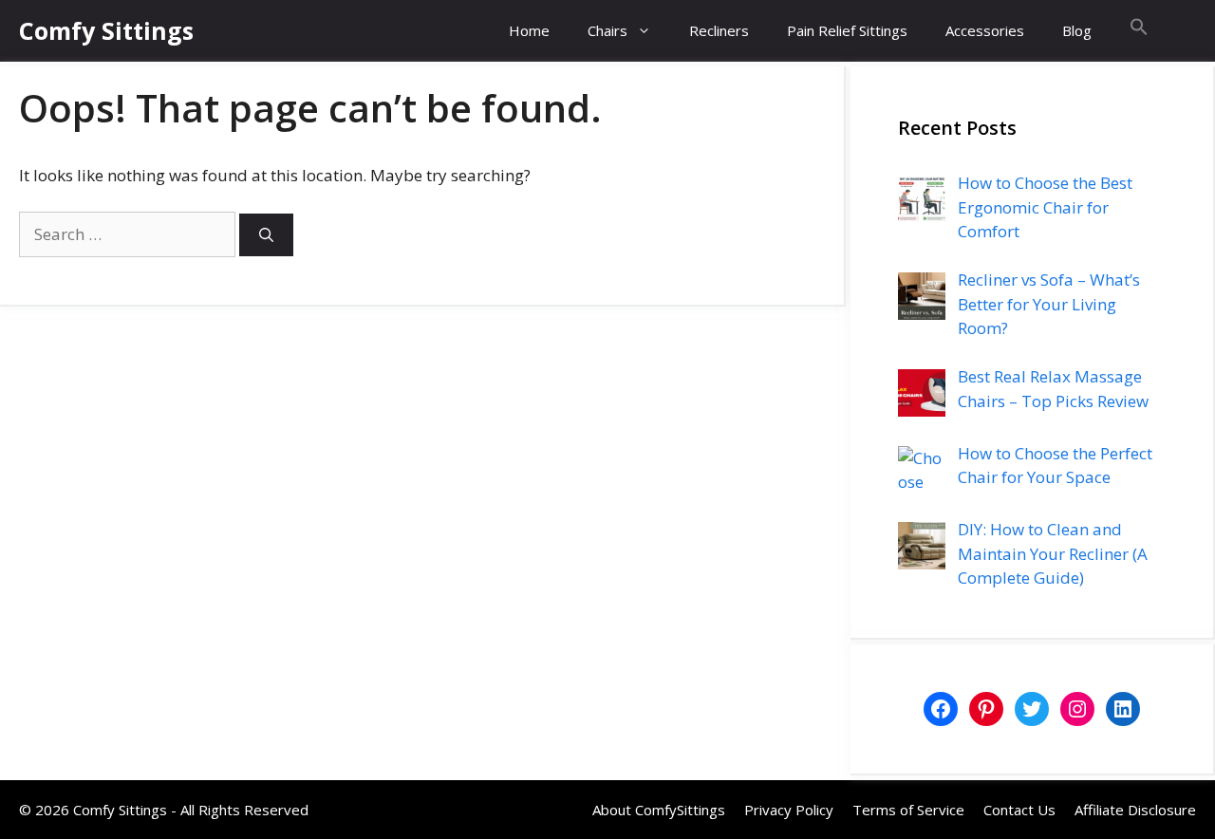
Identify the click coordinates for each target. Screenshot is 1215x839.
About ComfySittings (658, 809)
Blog (1077, 30)
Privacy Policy (788, 809)
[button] (1139, 31)
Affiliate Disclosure (1135, 809)
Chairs (607, 30)
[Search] (266, 235)
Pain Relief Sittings (847, 30)
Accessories (984, 30)
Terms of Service (908, 809)
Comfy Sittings (106, 30)
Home (529, 30)
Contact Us (1019, 809)
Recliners (719, 30)
